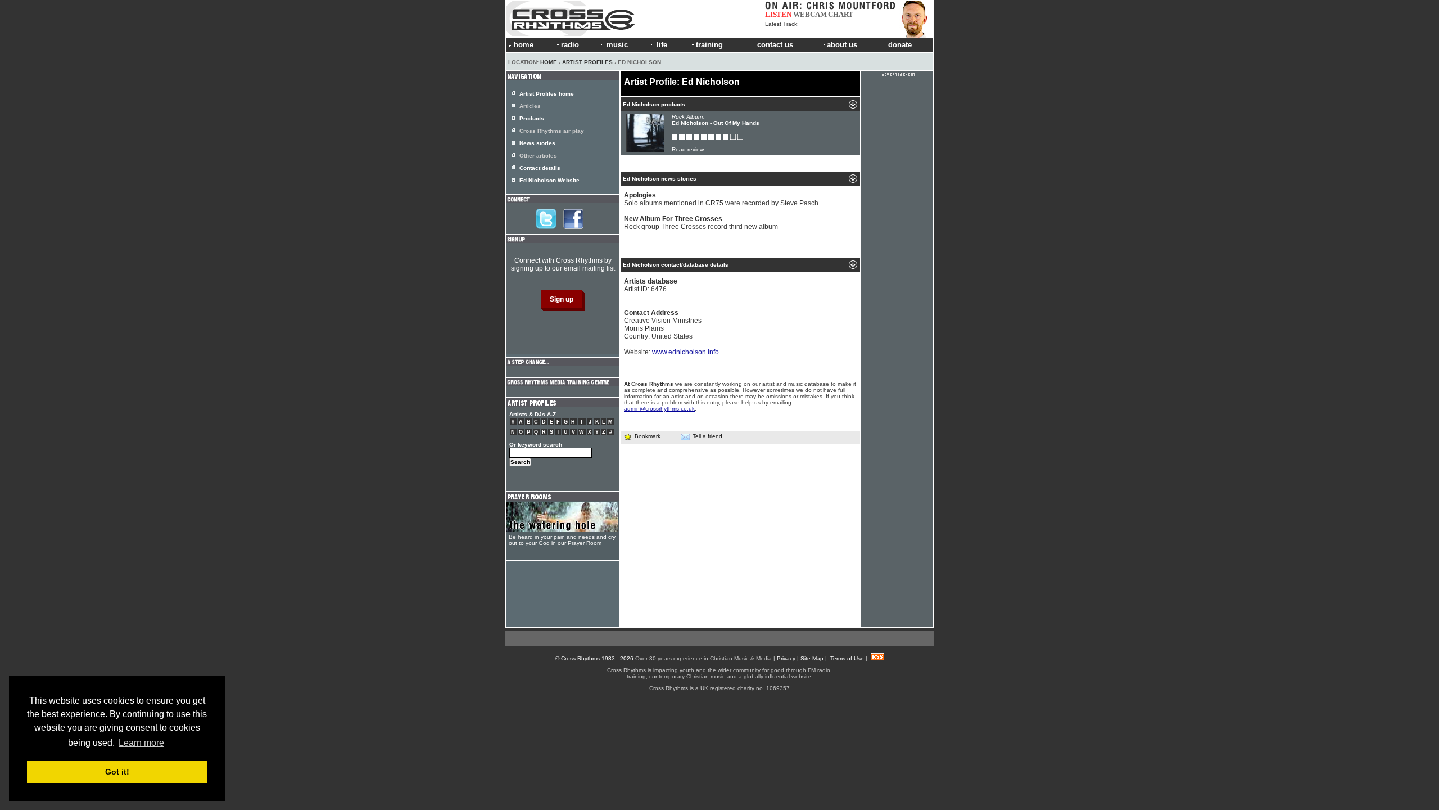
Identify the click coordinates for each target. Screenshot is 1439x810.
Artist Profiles (587, 62)
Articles (530, 106)
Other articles (538, 155)
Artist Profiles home (546, 94)
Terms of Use (847, 658)
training (709, 44)
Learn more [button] (141, 743)
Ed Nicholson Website (549, 180)
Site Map (811, 658)
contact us (775, 44)
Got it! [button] (117, 771)
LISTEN (778, 14)
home (523, 44)
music (617, 44)
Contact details (539, 168)
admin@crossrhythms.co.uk (659, 409)
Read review (688, 149)
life (662, 44)
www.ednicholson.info (685, 352)
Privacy (786, 658)
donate (900, 44)
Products (531, 118)
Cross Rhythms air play (551, 131)
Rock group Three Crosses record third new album (701, 223)
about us (842, 44)
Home (548, 62)
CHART (840, 14)
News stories (537, 143)
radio (570, 44)
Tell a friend (707, 436)
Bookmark (647, 436)
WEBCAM (810, 14)
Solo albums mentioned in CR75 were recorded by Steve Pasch (721, 199)
